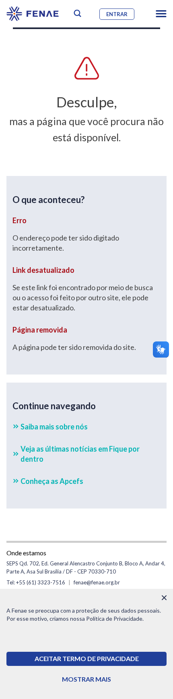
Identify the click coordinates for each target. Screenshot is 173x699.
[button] (161, 13)
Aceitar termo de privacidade (87, 658)
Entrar (117, 14)
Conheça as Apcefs (52, 481)
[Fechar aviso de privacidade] (164, 597)
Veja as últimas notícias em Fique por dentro (80, 453)
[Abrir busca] (77, 13)
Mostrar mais (86, 679)
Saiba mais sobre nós (54, 426)
